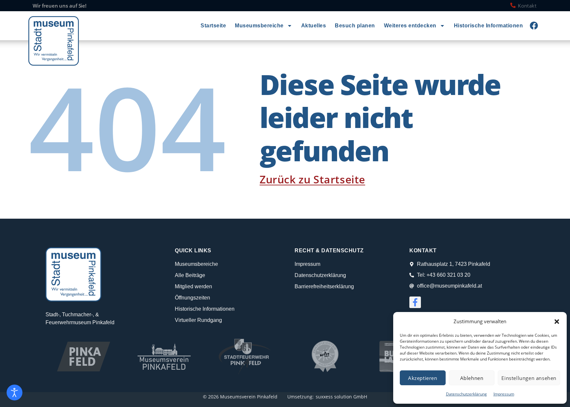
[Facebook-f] (415, 302)
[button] (557, 321)
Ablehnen (472, 378)
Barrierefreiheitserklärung (324, 286)
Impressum (503, 394)
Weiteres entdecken (410, 25)
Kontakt (527, 5)
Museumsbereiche (259, 25)
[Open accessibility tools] (14, 392)
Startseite (213, 25)
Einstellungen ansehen (528, 378)
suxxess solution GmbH (341, 396)
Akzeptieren (422, 378)
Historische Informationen (488, 25)
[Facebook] (533, 25)
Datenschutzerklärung (466, 394)
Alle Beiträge (190, 275)
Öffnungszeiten (192, 297)
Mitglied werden (193, 286)
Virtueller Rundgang (198, 320)
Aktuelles (313, 25)
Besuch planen (355, 25)
